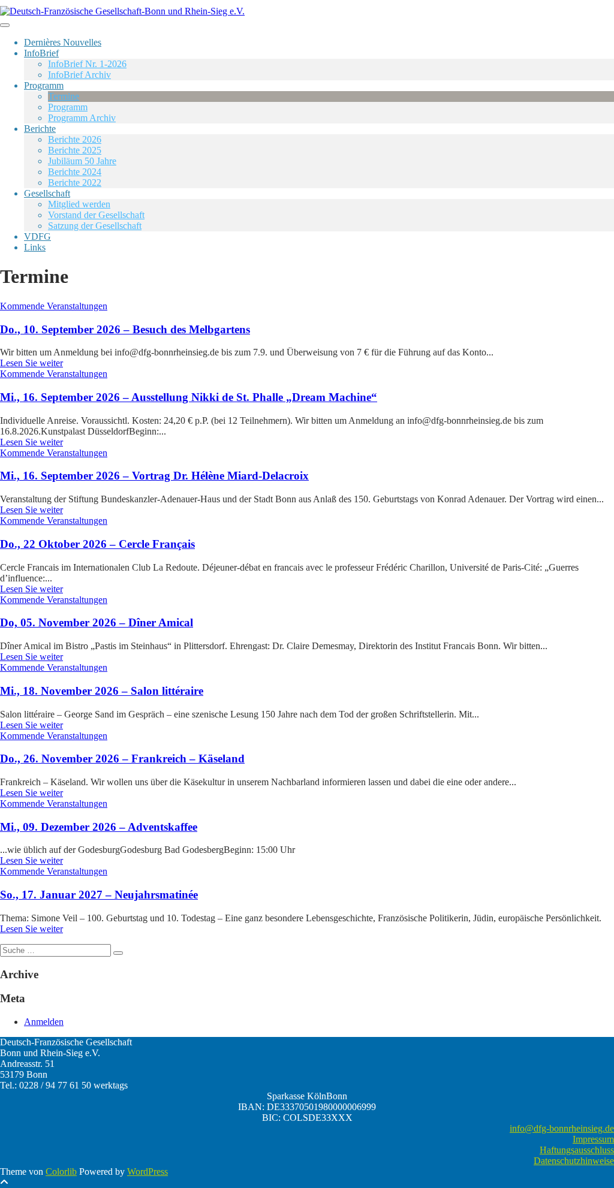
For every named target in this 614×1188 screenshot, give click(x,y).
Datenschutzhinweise (574, 1161)
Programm (44, 85)
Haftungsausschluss (577, 1150)
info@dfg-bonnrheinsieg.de (562, 1128)
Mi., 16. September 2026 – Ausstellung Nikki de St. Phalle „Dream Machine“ (188, 397)
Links (35, 247)
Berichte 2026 (74, 139)
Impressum (593, 1139)
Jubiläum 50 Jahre (82, 161)
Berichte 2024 (74, 172)
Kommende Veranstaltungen (53, 306)
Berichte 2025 (74, 150)
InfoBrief (41, 53)
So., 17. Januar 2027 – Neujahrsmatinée (99, 894)
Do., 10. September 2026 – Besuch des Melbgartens (125, 329)
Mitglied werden (79, 204)
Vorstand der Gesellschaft (96, 215)
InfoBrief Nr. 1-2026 (87, 64)
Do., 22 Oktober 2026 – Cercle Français (97, 544)
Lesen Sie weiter (31, 363)
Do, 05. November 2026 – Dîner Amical (96, 622)
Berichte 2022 (74, 182)
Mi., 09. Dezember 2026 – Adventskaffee (98, 827)
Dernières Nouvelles (62, 42)
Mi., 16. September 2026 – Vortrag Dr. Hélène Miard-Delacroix (154, 475)
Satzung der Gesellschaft (95, 226)
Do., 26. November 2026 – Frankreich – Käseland (122, 758)
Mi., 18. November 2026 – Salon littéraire (101, 691)
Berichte (40, 128)
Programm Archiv (82, 118)
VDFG (37, 236)
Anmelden (44, 1022)
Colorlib (61, 1171)
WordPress (147, 1171)
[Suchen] (118, 953)
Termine (63, 96)
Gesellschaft (47, 193)
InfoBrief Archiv (79, 75)
